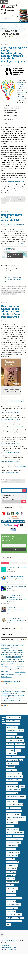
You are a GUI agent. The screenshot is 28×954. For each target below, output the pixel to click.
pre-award (9, 832)
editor (13, 286)
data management (18, 740)
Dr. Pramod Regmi (20, 652)
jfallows (7, 65)
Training (19, 914)
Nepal (23, 661)
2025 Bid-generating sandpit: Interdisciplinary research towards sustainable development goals (14, 54)
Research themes (11, 891)
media (15, 661)
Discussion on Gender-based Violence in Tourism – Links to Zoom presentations (13, 311)
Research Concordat (12, 855)
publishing (19, 669)
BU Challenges (15, 720)
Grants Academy (11, 773)
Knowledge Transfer (12, 801)
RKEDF (16, 674)
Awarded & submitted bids (13, 717)
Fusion (22, 656)
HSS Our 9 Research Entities (14, 780)
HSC (13, 659)
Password (13, 499)
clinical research (16, 645)
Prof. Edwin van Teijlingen (8, 292)
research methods (11, 875)
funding (12, 199)
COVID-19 (9, 740)
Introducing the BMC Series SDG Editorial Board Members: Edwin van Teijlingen (13, 280)
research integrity (11, 872)
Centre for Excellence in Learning (15, 730)
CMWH (2, 648)
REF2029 (17, 842)
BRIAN (8, 720)
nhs (2, 664)
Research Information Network (10, 682)
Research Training (11, 894)
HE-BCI (16, 776)
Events (21, 654)
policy (16, 822)
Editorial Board (19, 286)
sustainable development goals (17, 201)
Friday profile (21, 757)
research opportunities (12, 881)
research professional (20, 672)
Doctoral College (12, 652)
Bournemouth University (10, 7)
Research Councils (12, 672)
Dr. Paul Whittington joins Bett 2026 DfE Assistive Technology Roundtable (15, 609)
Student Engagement (12, 908)
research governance (12, 865)
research (4, 672)
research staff (10, 885)
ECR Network (10, 747)
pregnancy (11, 290)
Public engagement (19, 832)
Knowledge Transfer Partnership (15, 804)
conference (20, 650)
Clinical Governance (12, 734)
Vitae (22, 917)
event (17, 654)
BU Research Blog (8, 11)
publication (20, 666)
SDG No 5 (7, 481)
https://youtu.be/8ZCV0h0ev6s (10, 412)
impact (16, 659)
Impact (16, 783)
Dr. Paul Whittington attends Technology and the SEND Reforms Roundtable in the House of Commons (16, 598)
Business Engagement (12, 727)
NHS (8, 811)
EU (15, 654)
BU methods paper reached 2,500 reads (17, 568)
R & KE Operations (18, 835)
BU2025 (17, 724)
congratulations (5, 652)
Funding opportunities (12, 760)
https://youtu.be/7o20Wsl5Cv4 (10, 443)
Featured (9, 288)
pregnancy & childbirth (20, 290)
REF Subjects (10, 842)
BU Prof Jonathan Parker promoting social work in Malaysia (16, 619)
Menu (5, 2)
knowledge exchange (7, 661)
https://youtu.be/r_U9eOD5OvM (10, 452)
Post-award (10, 826)
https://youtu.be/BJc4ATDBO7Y (17, 467)
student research (11, 911)
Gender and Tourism (10, 479)
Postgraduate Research (12, 829)
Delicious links (10, 743)
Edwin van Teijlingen (7, 226)
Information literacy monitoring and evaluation (12, 695)
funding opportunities (20, 199)
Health (3, 659)
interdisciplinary (5, 201)
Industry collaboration (12, 786)
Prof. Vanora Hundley (12, 666)
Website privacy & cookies (8, 947)
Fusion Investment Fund (12, 763)
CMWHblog (7, 648)
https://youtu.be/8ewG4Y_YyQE (10, 419)
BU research (7, 199)
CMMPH (22, 645)
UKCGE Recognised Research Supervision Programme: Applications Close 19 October (15, 578)
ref (23, 669)
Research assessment (12, 845)
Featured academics (16, 288)
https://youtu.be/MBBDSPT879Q (10, 461)
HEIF (21, 776)
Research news (10, 878)
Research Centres (11, 849)
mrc (8, 807)
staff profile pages (11, 901)
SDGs (16, 292)
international (6, 224)
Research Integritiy (11, 868)
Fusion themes (10, 766)
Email (3, 543)
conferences (19, 737)
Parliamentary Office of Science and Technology (16, 818)
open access (8, 664)
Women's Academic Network (14, 921)
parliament (17, 814)
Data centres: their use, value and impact (11, 697)
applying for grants (10, 197)
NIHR (4, 664)
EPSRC (17, 747)
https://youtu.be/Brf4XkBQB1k (16, 434)
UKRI (4, 705)
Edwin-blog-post (6, 654)
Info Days (22, 786)
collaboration (14, 648)
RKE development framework (7, 674)
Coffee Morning (10, 737)
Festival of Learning (11, 757)
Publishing (18, 224)
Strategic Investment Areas (13, 904)
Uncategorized (13, 294)
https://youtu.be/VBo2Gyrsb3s (10, 472)
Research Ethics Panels (12, 862)
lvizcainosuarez (9, 321)
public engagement (8, 669)
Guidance (19, 773)
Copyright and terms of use (8, 949)
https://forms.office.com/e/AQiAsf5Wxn (14, 181)
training (3, 202)
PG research (10, 822)
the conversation (11, 914)
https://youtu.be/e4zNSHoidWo (15, 427)
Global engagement (11, 770)
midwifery (19, 661)
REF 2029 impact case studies (14, 839)
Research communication (13, 852)
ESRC (12, 654)
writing (22, 224)
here (10, 340)
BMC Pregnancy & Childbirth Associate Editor (12, 217)
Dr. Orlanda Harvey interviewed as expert (16, 587)
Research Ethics (11, 858)
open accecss (12, 224)
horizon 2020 (9, 659)
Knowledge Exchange (12, 793)
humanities (9, 783)
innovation (21, 659)
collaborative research (9, 650)
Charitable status (6, 945)
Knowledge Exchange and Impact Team (15, 797)
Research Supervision (12, 888)
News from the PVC (16, 807)
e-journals (8, 286)
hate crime (9, 776)
